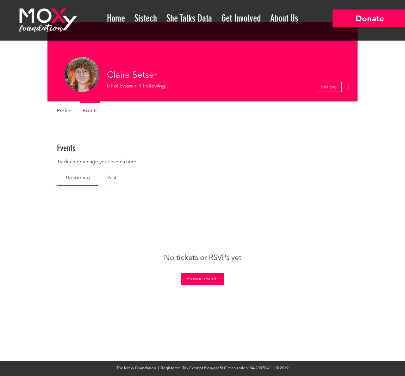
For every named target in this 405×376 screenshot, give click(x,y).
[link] (78, 177)
